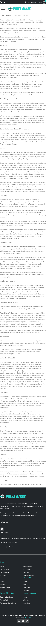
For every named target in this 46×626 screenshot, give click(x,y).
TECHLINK (27, 618)
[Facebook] (2, 529)
